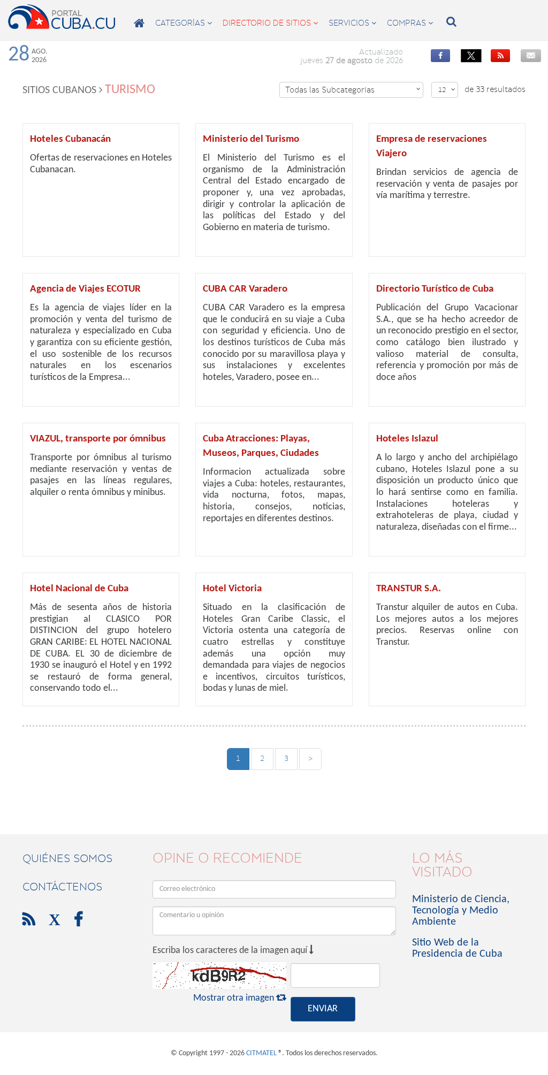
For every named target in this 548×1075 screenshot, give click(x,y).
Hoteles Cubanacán (70, 139)
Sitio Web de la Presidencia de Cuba (457, 948)
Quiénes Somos (67, 858)
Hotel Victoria (232, 589)
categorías (183, 23)
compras (410, 23)
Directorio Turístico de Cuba (434, 289)
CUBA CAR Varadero (245, 289)
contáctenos (62, 887)
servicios (352, 23)
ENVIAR (323, 1009)
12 (446, 90)
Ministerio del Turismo (251, 139)
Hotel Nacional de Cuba (79, 589)
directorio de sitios (270, 23)
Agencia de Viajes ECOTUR (85, 289)
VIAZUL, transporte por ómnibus (98, 439)
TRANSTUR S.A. (408, 589)
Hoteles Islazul (407, 439)
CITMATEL (261, 1053)
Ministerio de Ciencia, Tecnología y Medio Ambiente (460, 910)
